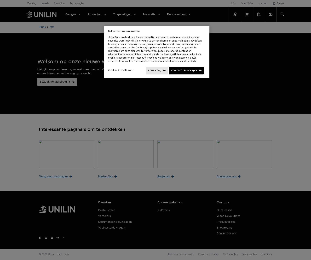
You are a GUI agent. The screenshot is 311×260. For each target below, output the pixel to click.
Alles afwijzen (157, 70)
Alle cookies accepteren (186, 70)
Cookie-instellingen (120, 70)
